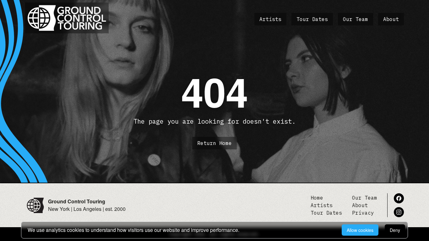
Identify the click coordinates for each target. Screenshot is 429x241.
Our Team (355, 19)
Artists (270, 19)
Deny (395, 230)
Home (317, 198)
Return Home (214, 143)
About (391, 19)
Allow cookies (360, 230)
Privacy (363, 213)
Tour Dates (312, 19)
